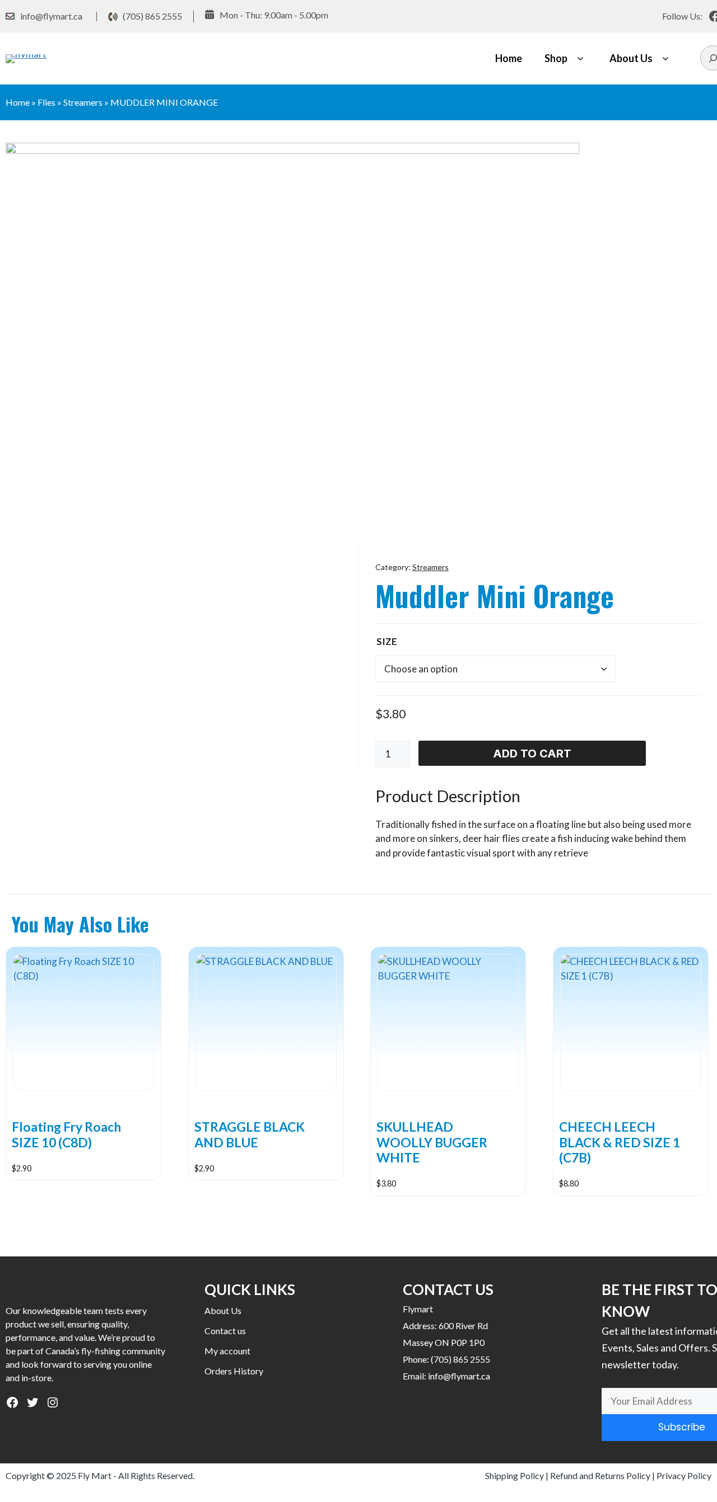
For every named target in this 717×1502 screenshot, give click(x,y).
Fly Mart (94, 1475)
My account (227, 1350)
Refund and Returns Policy (600, 1475)
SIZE (386, 641)
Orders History (233, 1371)
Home (508, 58)
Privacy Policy (684, 1475)
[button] (580, 58)
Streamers (83, 102)
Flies (46, 102)
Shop (555, 58)
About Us (631, 58)
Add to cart (532, 753)
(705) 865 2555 (152, 16)
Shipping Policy (514, 1475)
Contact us (225, 1330)
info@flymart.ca (51, 16)
